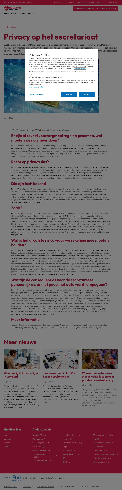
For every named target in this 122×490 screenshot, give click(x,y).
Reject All (69, 94)
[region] (61, 75)
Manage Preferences (37, 94)
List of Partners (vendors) (36, 87)
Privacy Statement (80, 68)
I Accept (86, 94)
